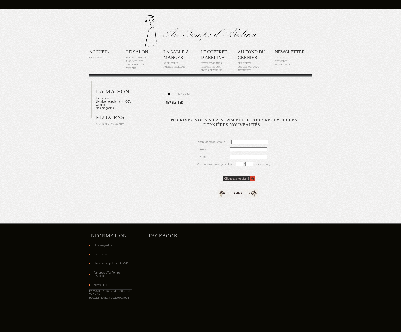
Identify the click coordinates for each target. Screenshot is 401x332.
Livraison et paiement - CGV (113, 101)
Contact (101, 104)
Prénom (214, 149)
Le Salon (137, 51)
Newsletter (290, 51)
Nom (215, 156)
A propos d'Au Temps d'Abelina (107, 274)
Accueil (99, 51)
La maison (112, 91)
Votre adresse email (211, 142)
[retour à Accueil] (169, 93)
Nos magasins (105, 108)
